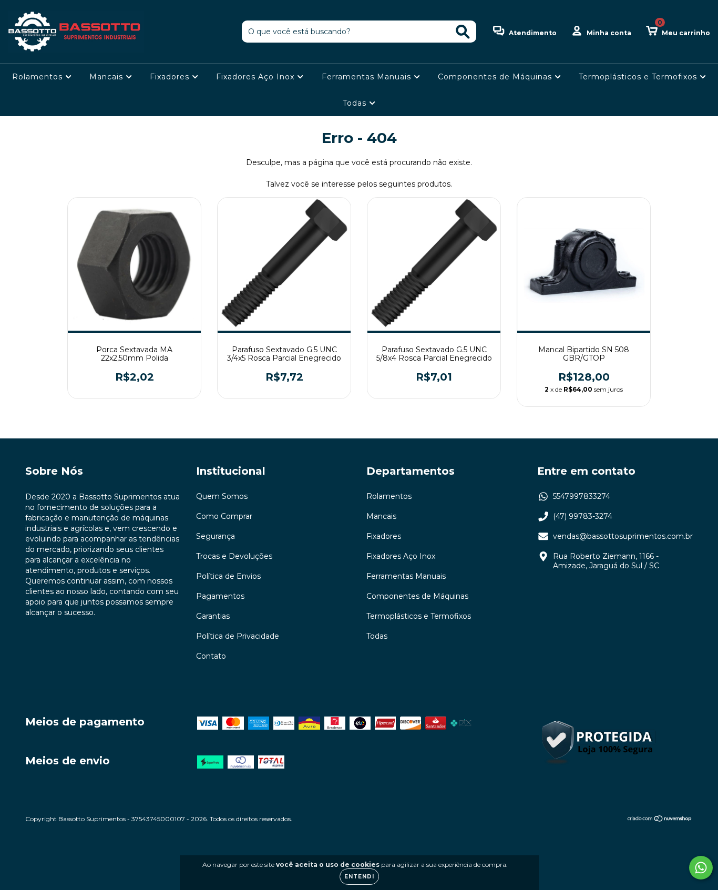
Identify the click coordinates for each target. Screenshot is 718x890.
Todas (356, 103)
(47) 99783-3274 (582, 516)
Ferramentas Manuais (368, 76)
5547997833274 (581, 496)
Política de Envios (228, 576)
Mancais (107, 76)
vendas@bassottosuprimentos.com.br (623, 536)
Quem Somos (222, 496)
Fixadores (171, 76)
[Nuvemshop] (660, 820)
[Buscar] (462, 31)
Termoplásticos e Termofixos (639, 76)
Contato (211, 656)
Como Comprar (224, 516)
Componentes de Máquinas (496, 76)
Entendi (359, 876)
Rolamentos (38, 76)
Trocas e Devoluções (234, 556)
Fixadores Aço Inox (256, 76)
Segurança (215, 536)
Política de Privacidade (237, 636)
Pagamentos (220, 596)
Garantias (213, 616)
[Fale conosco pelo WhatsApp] (701, 867)
